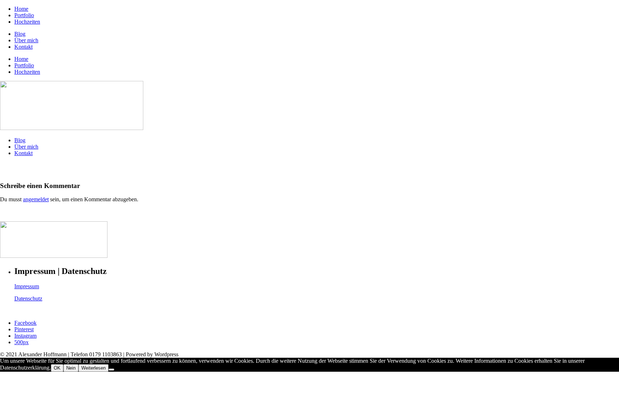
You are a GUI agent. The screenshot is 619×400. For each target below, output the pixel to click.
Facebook (25, 323)
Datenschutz (28, 298)
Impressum (26, 286)
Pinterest (24, 329)
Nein (71, 368)
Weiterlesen (93, 368)
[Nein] (111, 369)
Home (21, 9)
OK (57, 368)
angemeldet (36, 199)
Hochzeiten (27, 22)
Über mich (26, 40)
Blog (19, 34)
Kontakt (23, 47)
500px (21, 342)
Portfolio (24, 15)
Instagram (25, 336)
